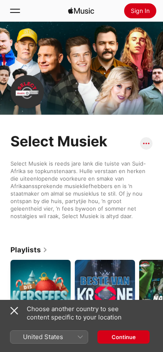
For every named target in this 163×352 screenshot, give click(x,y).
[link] (29, 249)
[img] (81, 11)
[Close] (14, 310)
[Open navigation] (15, 11)
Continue (124, 337)
